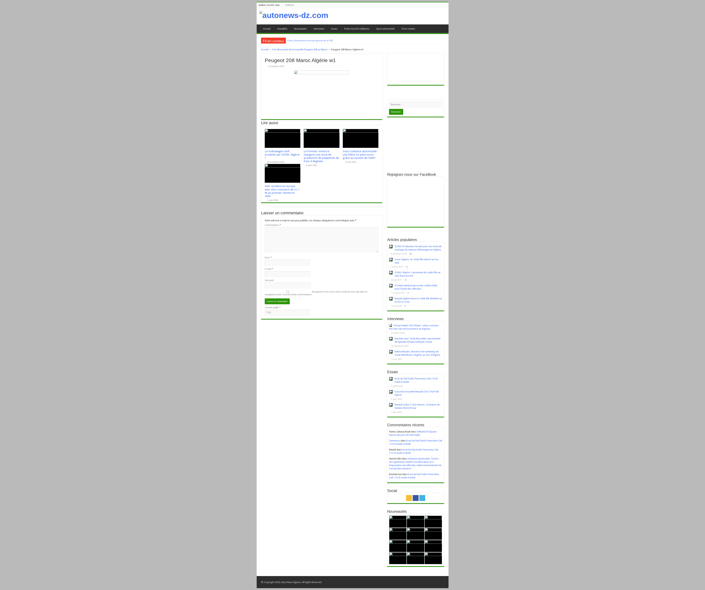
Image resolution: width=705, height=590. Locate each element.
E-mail (269, 269)
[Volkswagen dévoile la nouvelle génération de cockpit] (398, 534)
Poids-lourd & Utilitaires (356, 28)
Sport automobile (385, 28)
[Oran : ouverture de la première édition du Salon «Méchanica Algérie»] (415, 522)
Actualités (282, 28)
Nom (268, 257)
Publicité (289, 5)
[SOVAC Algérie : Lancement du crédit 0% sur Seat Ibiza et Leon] (391, 273)
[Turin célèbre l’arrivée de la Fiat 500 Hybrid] (398, 546)
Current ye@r (273, 307)
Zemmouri (394, 440)
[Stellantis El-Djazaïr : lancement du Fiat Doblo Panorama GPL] (433, 546)
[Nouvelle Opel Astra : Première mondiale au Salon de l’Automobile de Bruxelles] (433, 522)
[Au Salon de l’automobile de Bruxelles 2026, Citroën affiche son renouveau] (415, 534)
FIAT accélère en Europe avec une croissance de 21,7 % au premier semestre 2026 (282, 191)
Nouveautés (300, 28)
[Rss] (409, 498)
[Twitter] (422, 498)
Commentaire (273, 225)
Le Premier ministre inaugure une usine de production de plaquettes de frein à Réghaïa (321, 156)
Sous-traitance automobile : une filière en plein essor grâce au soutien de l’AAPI (360, 155)
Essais (334, 28)
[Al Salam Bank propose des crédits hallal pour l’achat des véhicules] (391, 286)
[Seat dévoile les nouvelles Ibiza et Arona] (415, 558)
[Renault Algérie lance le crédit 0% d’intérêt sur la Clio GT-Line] (391, 299)
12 (407, 267)
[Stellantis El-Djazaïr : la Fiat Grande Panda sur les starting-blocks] (398, 522)
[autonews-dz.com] (293, 15)
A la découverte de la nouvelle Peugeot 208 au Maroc (300, 49)
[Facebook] (416, 498)
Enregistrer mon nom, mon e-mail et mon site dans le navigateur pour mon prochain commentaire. (316, 293)
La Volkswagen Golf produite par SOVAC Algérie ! (282, 155)
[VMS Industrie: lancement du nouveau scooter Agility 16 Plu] (398, 558)
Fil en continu (408, 28)
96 (410, 254)
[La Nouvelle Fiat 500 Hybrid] (415, 546)
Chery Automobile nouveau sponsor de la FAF (310, 40)
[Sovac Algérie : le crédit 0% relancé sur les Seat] (391, 259)
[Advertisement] (415, 145)
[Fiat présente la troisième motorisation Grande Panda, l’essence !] (433, 558)
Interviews (318, 28)
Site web (269, 280)
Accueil (266, 28)
